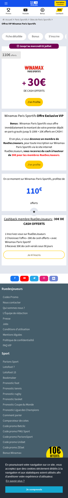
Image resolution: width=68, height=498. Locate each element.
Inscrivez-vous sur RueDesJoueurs (26, 234)
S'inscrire (54, 36)
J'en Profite (34, 102)
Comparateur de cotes (16, 421)
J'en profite (34, 164)
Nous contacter (12, 303)
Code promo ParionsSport (18, 437)
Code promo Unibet (14, 442)
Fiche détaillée (14, 36)
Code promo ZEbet (13, 448)
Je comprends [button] (34, 489)
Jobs (5, 324)
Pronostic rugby (12, 394)
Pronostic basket (12, 399)
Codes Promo (10, 297)
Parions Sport (10, 362)
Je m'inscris (34, 255)
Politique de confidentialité (18, 340)
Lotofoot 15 (9, 372)
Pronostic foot (11, 383)
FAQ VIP (7, 345)
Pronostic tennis (12, 389)
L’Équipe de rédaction (15, 313)
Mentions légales (12, 335)
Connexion (60, 3)
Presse (6, 319)
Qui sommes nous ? (14, 308)
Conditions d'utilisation (16, 329)
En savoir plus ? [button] (15, 481)
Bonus (35, 36)
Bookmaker (9, 378)
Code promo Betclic (14, 426)
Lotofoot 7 (9, 367)
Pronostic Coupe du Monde (18, 405)
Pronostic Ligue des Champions (21, 410)
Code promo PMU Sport (16, 431)
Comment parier (12, 415)
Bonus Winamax (12, 453)
